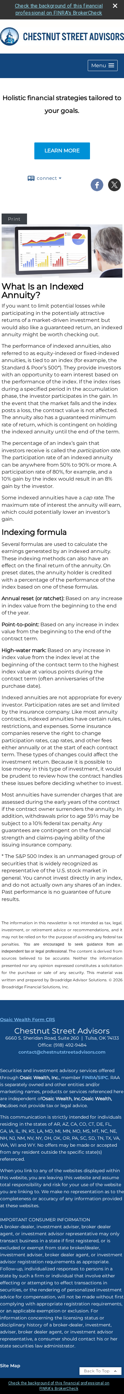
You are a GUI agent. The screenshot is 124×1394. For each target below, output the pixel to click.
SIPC (103, 1077)
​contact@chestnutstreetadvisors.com (62, 1052)
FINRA (88, 1077)
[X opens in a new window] (114, 189)
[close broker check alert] (115, 5)
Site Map (10, 1366)
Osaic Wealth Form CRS (27, 1019)
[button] (103, 65)
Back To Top (97, 1371)
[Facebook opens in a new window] (97, 189)
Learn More (62, 151)
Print (14, 219)
